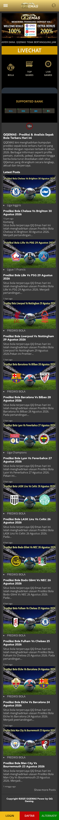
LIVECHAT (29, 50)
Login (10, 816)
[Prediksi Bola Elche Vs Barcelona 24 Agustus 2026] (29, 680)
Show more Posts (45, 790)
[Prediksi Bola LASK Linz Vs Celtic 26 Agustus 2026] (29, 497)
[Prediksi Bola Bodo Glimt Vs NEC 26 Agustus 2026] (29, 558)
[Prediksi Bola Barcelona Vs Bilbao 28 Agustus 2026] (29, 375)
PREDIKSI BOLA (16, 330)
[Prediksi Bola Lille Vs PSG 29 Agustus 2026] (29, 253)
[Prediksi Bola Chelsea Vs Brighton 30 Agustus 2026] (29, 189)
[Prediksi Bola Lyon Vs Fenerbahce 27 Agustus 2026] (29, 436)
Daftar (29, 816)
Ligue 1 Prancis (16, 269)
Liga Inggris (14, 205)
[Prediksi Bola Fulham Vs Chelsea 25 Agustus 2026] (29, 619)
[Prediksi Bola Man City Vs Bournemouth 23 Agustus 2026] (29, 741)
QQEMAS (8, 142)
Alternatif (49, 816)
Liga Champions (17, 452)
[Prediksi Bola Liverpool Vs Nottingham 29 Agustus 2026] (29, 314)
